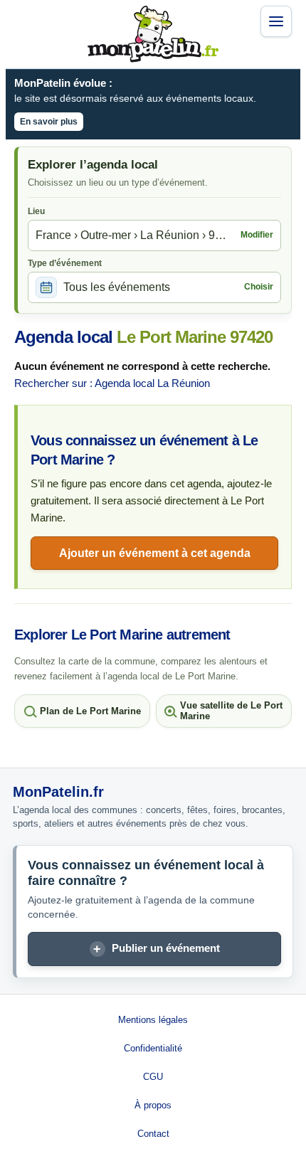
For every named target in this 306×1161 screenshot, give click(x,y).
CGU (153, 1076)
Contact (153, 1133)
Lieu (36, 211)
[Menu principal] (276, 21)
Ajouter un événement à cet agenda (154, 553)
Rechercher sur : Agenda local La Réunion (112, 383)
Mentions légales (153, 1019)
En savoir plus (49, 122)
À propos (153, 1105)
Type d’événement (65, 263)
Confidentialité (153, 1048)
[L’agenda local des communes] (153, 34)
